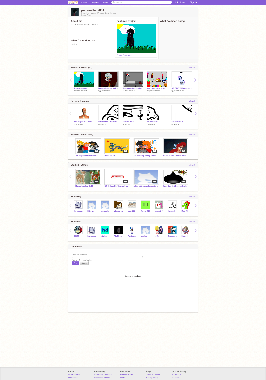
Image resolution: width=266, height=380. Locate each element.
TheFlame (118, 236)
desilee (144, 236)
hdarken (104, 236)
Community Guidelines (103, 374)
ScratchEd (176, 374)
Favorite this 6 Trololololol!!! (108, 122)
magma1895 (105, 211)
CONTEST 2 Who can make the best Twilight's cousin (182, 88)
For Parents (73, 377)
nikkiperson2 (119, 211)
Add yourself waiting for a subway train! (133, 88)
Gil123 (76, 236)
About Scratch (74, 374)
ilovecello (172, 211)
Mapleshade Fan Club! (84, 186)
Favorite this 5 (128, 122)
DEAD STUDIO (110, 155)
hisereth (184, 236)
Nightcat (103, 124)
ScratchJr (176, 377)
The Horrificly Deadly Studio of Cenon (146, 155)
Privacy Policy (152, 377)
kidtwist (90, 211)
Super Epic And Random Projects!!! (175, 186)
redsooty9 (159, 211)
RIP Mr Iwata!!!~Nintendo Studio (116, 186)
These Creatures (124, 55)
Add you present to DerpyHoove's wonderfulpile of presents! (157, 88)
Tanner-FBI (145, 211)
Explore (95, 2)
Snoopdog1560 (172, 236)
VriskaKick (79, 124)
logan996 (131, 211)
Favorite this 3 (177, 122)
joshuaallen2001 (81, 90)
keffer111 (158, 236)
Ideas (105, 2)
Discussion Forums (102, 377)
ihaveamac (78, 211)
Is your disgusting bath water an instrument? (108, 88)
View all (192, 67)
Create (84, 2)
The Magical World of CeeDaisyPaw (87, 155)
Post (76, 263)
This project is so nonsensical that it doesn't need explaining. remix (84, 122)
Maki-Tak (184, 211)
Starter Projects (126, 374)
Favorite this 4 (152, 122)
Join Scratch (181, 2)
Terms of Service (153, 374)
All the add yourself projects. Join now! (146, 186)
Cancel (84, 263)
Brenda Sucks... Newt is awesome (175, 155)
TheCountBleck (132, 236)
